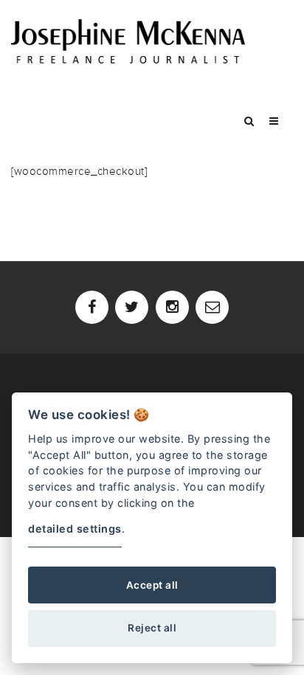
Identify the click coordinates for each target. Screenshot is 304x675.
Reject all (152, 628)
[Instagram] (172, 307)
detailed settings (75, 528)
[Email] (212, 307)
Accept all (152, 585)
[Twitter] (131, 307)
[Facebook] (91, 307)
